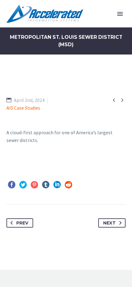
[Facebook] (11, 184)
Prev (22, 223)
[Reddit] (68, 184)
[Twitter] (23, 184)
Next (109, 223)
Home (89, 23)
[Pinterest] (34, 184)
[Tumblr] (45, 184)
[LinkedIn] (57, 184)
